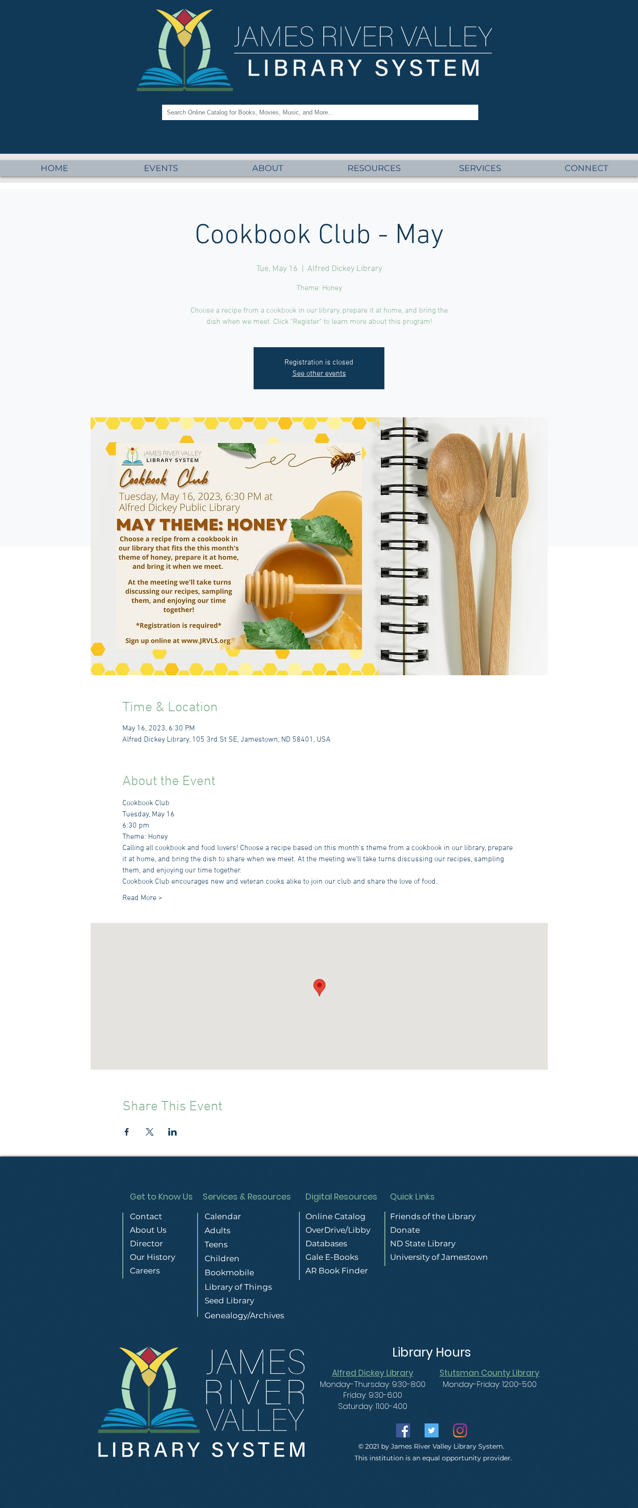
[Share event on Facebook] (126, 1132)
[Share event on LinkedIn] (172, 1132)
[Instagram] (460, 1430)
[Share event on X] (149, 1132)
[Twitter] (432, 1430)
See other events (319, 374)
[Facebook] (403, 1430)
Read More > (142, 898)
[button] (480, 168)
